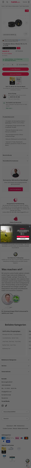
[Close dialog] (29, 226)
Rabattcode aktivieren (23, 236)
